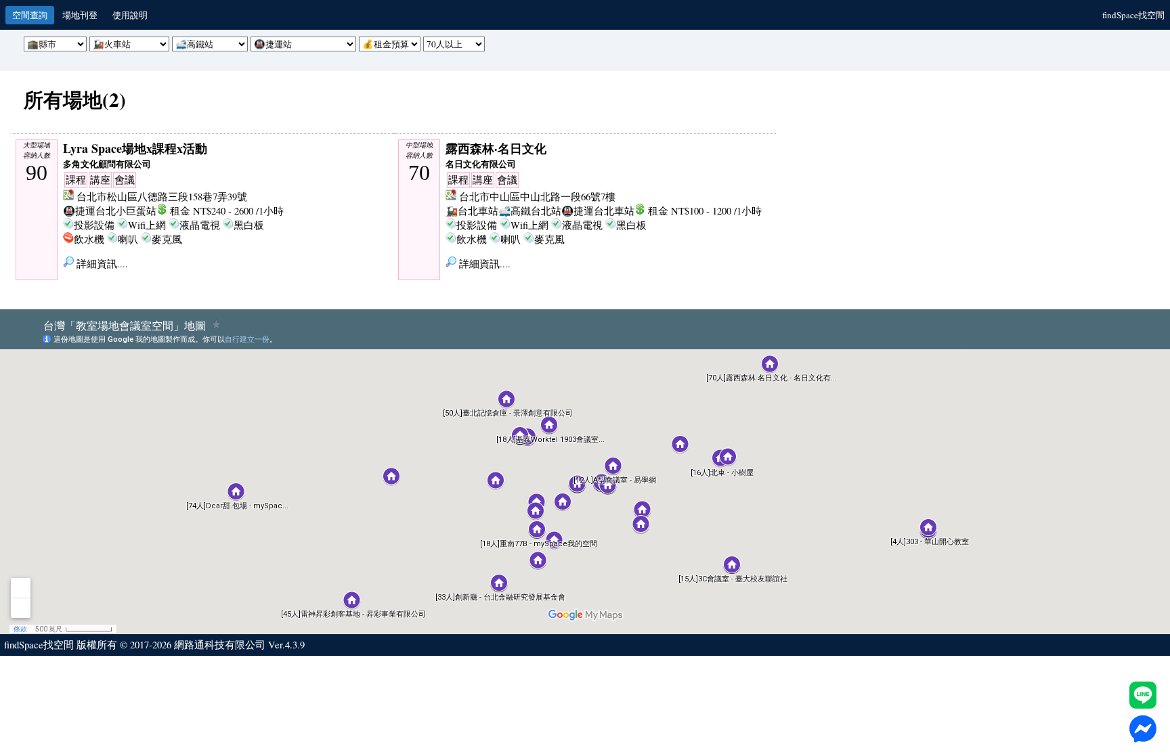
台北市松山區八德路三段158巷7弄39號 (162, 196)
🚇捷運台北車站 (597, 210)
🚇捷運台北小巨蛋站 (109, 210)
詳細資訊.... (101, 263)
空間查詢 (29, 15)
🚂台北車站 (472, 210)
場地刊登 (80, 15)
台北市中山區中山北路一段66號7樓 (537, 196)
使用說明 (130, 15)
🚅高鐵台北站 (529, 210)
